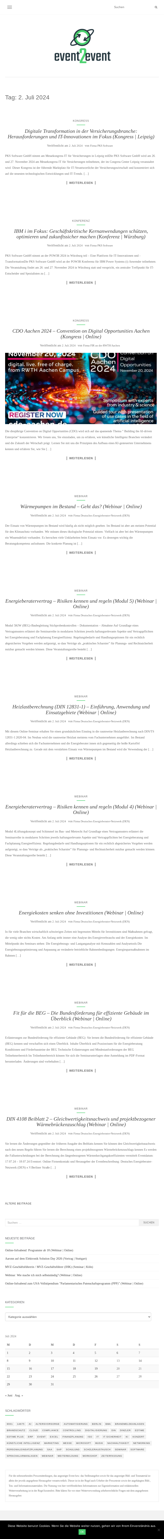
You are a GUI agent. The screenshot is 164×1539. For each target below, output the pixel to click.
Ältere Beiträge (18, 1203)
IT (98, 1437)
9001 (10, 1424)
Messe (67, 1443)
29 (8, 1384)
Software (137, 1449)
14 (140, 1360)
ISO (90, 1437)
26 (96, 1376)
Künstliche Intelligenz (23, 1443)
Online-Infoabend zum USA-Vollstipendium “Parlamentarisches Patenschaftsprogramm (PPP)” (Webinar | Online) (74, 1283)
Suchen (148, 1222)
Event (41, 1437)
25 (74, 1376)
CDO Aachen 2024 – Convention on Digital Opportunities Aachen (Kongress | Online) (81, 333)
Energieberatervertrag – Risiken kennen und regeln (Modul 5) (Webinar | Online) (81, 603)
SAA (49, 1449)
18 (74, 1368)
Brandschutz (16, 1430)
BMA (108, 1424)
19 (96, 1368)
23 (30, 1376)
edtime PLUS (15, 1437)
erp (30, 1437)
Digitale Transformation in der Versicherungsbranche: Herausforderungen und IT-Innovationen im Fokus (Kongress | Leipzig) (81, 133)
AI (30, 1424)
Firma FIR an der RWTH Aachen (101, 345)
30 (30, 1384)
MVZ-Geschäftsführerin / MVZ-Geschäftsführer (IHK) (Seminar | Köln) (49, 1267)
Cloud (33, 1430)
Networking (141, 1443)
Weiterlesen (81, 183)
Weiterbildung (68, 1456)
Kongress (81, 120)
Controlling (72, 1430)
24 (52, 1376)
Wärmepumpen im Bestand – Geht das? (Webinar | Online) (81, 506)
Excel (54, 1437)
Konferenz (81, 220)
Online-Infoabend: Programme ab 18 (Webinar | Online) (39, 1250)
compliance (50, 1430)
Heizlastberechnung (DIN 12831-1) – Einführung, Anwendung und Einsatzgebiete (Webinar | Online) (81, 709)
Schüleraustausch (97, 1449)
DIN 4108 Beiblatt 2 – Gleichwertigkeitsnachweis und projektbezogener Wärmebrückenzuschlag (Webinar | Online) (80, 1121)
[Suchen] (156, 7)
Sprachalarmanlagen (22, 1456)
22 (8, 1376)
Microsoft (83, 1443)
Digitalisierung (96, 1430)
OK (82, 1531)
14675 (21, 1424)
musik (99, 1443)
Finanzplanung (73, 1437)
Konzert (138, 1437)
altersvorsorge (48, 1424)
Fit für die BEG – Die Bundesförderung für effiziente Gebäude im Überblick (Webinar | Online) (81, 1015)
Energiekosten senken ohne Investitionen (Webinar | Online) (81, 912)
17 (52, 1368)
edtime (139, 1430)
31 (52, 1384)
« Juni (8, 1395)
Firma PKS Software (101, 145)
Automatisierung (76, 1424)
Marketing (51, 1443)
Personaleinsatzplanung (25, 1449)
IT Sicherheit (112, 1437)
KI (127, 1437)
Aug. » (19, 1395)
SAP (59, 1449)
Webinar (81, 496)
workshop (90, 1456)
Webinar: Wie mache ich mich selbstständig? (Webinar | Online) (43, 1275)
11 (74, 1360)
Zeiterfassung (111, 1456)
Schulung (73, 1449)
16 (30, 1368)
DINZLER (125, 1430)
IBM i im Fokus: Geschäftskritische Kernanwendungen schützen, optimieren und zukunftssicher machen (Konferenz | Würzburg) (81, 233)
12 (96, 1360)
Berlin (96, 1424)
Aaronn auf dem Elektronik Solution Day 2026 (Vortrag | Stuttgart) (46, 1258)
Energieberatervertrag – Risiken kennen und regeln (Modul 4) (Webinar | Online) (81, 809)
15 (8, 1368)
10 (52, 1360)
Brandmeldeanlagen (129, 1424)
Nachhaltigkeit (118, 1443)
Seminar (120, 1449)
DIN (113, 1430)
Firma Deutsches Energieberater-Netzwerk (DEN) (101, 515)
